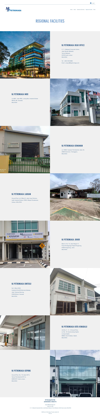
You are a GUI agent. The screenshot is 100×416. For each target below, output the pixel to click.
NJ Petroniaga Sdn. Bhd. (50, 400)
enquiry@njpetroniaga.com (72, 63)
